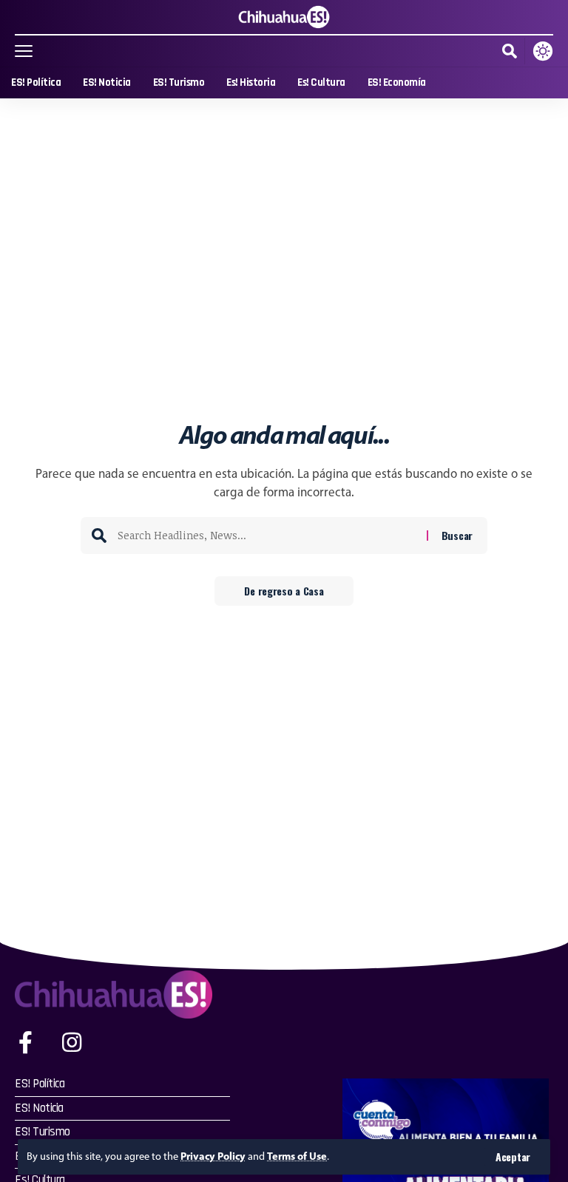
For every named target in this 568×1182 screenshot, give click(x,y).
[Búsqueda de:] (266, 535)
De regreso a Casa (283, 590)
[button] (512, 1157)
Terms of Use (297, 1156)
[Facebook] (25, 1042)
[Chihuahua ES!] (284, 17)
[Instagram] (71, 1042)
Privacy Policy (213, 1156)
